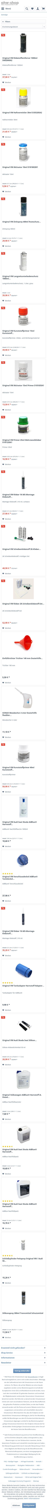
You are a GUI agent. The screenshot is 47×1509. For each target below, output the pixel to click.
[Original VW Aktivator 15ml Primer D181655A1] (23, 370)
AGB (38, 1465)
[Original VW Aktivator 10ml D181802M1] (23, 152)
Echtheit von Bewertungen (31, 1473)
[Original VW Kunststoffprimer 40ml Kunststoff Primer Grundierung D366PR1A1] (23, 752)
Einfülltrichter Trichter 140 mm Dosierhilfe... (22, 658)
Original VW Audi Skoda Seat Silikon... (19, 1040)
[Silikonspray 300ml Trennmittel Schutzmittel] (23, 1298)
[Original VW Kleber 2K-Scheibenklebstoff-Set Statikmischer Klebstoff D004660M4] (23, 588)
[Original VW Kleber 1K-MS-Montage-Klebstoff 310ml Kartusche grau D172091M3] (23, 916)
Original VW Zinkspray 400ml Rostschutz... (21, 222)
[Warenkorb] (43, 8)
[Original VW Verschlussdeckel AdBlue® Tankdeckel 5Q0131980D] (23, 861)
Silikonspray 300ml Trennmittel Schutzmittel (22, 1313)
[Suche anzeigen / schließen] (26, 8)
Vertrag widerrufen (22, 1371)
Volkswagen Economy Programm (19, 1481)
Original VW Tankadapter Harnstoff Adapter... (23, 986)
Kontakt (38, 1461)
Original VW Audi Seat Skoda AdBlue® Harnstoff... (19, 823)
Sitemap (36, 1481)
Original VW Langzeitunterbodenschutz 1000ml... (20, 277)
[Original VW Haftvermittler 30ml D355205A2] (23, 97)
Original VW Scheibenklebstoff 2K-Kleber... (21, 549)
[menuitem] (6, 8)
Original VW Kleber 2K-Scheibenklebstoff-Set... (23, 604)
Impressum (19, 1477)
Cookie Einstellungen (10, 1469)
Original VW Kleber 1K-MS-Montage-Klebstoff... (18, 495)
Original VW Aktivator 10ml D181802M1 (20, 167)
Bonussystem (10, 1465)
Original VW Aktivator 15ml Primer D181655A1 (23, 385)
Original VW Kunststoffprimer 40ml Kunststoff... (18, 768)
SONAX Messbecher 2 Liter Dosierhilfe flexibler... (19, 714)
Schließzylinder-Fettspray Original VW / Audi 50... (22, 1259)
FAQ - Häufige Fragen (11, 1461)
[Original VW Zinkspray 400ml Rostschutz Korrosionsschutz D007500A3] (23, 206)
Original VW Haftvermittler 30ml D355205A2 (22, 112)
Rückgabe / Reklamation (26, 1465)
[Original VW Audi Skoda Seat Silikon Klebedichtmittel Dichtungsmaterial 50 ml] (23, 1025)
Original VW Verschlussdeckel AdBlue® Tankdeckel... (20, 877)
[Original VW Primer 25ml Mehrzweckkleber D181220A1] (23, 425)
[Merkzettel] (32, 8)
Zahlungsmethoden (12, 1473)
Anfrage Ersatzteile (27, 1461)
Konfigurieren (29, 1505)
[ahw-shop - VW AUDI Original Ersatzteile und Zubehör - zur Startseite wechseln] (10, 3)
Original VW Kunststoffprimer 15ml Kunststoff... (18, 332)
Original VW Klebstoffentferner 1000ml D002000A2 (19, 59)
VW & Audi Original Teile (33, 1477)
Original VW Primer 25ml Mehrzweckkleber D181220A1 (21, 441)
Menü (8, 8)
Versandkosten (33, 1377)
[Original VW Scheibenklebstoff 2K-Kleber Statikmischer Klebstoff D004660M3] (23, 534)
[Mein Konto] (37, 8)
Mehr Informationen (32, 1498)
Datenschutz (8, 1477)
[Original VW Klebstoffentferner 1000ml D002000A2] (23, 43)
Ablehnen (16, 1505)
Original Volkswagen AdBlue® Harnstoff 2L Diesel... (21, 1096)
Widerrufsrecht (25, 1469)
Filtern (7, 21)
